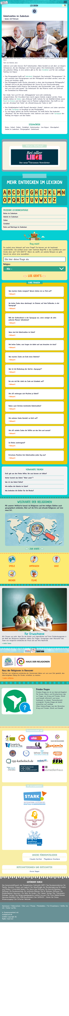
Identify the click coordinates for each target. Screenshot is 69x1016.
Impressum (6, 906)
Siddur (19, 99)
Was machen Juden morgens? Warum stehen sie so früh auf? (30, 291)
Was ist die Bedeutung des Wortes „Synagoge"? (25, 369)
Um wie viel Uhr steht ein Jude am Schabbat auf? (26, 381)
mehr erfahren (8, 678)
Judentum (34, 11)
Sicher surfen (11, 908)
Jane (16, 63)
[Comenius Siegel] (34, 818)
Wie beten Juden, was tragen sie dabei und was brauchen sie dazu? (32, 344)
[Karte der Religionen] (34, 529)
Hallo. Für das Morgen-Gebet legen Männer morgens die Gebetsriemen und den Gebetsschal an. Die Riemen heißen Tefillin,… (12, 347)
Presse (33, 906)
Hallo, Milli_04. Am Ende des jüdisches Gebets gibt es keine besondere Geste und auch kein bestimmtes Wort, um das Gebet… (12, 359)
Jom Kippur (45, 127)
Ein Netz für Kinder (29, 893)
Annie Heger (34, 871)
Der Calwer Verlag (44, 893)
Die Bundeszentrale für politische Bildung (24, 891)
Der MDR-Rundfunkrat (25, 897)
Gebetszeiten (35, 127)
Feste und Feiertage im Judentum (15, 227)
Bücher (11, 580)
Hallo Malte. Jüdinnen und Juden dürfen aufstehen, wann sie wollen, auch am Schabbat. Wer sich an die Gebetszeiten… (12, 384)
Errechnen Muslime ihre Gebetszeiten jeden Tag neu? (27, 455)
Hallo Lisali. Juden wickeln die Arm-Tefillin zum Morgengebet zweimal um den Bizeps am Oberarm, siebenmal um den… (12, 433)
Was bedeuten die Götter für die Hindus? (19, 490)
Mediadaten (41, 906)
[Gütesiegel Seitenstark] (34, 798)
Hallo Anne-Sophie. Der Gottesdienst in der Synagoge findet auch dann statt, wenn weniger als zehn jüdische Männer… (12, 323)
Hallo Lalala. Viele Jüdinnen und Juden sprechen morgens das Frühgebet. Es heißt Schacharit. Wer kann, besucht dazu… (12, 294)
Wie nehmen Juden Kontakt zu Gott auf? (23, 418)
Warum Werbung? (34, 145)
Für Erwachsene (53, 906)
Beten (7, 127)
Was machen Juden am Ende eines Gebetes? (24, 357)
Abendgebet (54, 127)
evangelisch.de (7, 914)
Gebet (13, 127)
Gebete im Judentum (10, 217)
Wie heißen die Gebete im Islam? (16, 486)
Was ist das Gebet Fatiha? (14, 482)
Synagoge (15, 109)
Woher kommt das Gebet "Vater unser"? (19, 478)
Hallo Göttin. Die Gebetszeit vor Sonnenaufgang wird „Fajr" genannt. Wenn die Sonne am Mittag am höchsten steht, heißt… (12, 335)
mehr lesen (7, 643)
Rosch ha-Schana (9, 101)
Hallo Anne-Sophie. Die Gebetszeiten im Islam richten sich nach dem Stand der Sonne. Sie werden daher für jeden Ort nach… (12, 458)
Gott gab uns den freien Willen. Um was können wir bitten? (26, 473)
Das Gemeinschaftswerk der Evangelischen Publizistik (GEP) (23, 885)
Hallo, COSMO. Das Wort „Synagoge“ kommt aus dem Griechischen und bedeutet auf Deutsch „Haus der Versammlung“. (12, 372)
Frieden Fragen (43, 689)
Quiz (56, 566)
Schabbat (45, 70)
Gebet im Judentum (12, 129)
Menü (65, 2)
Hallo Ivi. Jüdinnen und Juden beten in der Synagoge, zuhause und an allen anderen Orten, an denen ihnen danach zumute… (12, 308)
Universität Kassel (18, 889)
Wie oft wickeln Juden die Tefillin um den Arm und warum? (29, 430)
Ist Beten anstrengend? (17, 443)
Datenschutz (15, 906)
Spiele (12, 566)
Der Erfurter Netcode (22, 899)
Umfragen (34, 566)
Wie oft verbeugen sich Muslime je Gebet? (24, 393)
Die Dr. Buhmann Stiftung (50, 891)
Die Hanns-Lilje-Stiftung (35, 889)
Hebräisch (28, 76)
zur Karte (34, 549)
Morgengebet (25, 129)
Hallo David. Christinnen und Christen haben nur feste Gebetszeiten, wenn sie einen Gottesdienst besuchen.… (12, 409)
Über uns (25, 906)
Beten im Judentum (10, 213)
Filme (34, 580)
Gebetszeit (35, 129)
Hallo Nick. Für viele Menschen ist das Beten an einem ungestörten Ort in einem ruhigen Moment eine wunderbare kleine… (12, 445)
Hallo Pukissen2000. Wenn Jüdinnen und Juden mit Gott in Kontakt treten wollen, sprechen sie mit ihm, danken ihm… (12, 421)
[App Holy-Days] (34, 650)
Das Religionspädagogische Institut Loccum (30, 895)
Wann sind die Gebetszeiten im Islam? (22, 332)
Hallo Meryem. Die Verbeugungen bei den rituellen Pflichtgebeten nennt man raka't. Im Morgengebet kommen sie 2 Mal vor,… (12, 396)
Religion (6, 264)
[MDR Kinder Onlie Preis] (34, 838)
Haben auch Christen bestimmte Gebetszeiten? (25, 406)
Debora (11, 63)
